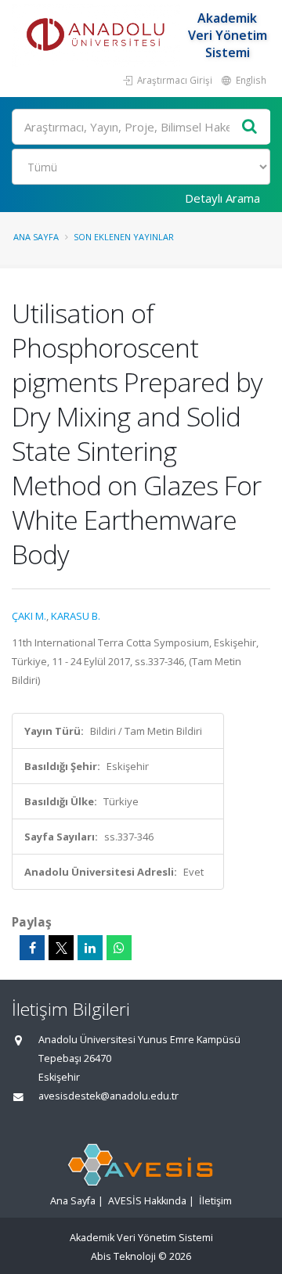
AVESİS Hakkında (147, 1200)
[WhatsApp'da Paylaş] (119, 947)
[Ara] (250, 127)
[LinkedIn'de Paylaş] (90, 947)
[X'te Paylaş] (61, 947)
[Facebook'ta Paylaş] (32, 947)
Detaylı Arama (222, 198)
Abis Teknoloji (123, 1256)
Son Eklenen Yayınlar (124, 237)
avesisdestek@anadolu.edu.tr (108, 1096)
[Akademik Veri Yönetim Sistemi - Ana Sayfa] (98, 35)
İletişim (215, 1200)
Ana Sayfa (36, 237)
